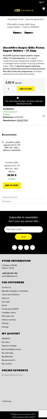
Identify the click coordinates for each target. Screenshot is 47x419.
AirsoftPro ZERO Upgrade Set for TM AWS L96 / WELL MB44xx (12, 167)
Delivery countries (9, 320)
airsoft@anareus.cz (10, 276)
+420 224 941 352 (9, 273)
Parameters (6, 201)
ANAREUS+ (6, 339)
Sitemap (5, 327)
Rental (4, 305)
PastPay (5, 323)
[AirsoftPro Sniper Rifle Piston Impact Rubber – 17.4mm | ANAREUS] (17, 35)
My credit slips (7, 353)
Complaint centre (9, 312)
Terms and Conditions (11, 295)
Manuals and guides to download (15, 291)
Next (38, 35)
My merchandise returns (11, 349)
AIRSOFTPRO (22, 120)
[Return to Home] (4, 19)
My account (11, 333)
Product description (9, 197)
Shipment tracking (9, 346)
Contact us (6, 287)
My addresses (7, 356)
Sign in (41, 2)
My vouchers (7, 364)
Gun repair (6, 302)
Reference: (8, 117)
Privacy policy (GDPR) (10, 309)
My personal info (8, 360)
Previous (9, 35)
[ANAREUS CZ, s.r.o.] (23, 10)
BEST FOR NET (30, 417)
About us (5, 298)
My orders (6, 342)
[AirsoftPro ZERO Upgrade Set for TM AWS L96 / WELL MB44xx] (12, 150)
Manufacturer (9, 120)
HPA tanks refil (8, 316)
